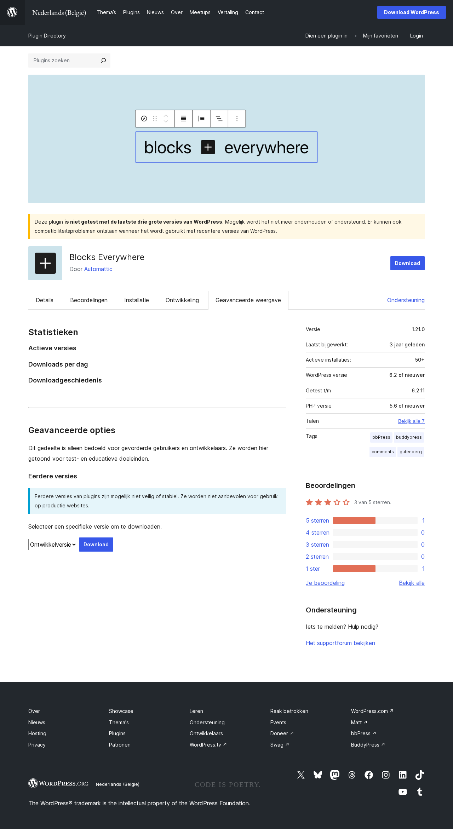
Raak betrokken (289, 711)
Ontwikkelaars (206, 733)
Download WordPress (411, 12)
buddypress (409, 437)
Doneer (282, 733)
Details (44, 300)
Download (407, 263)
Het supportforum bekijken (340, 642)
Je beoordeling (325, 582)
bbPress (381, 437)
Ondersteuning (406, 300)
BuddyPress (368, 745)
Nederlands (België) (117, 784)
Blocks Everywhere (106, 257)
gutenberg (411, 451)
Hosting (37, 733)
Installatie (136, 300)
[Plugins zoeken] (103, 60)
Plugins (117, 733)
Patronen (120, 745)
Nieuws (36, 722)
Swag (279, 745)
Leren (196, 711)
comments (383, 451)
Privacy (37, 745)
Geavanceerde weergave (248, 300)
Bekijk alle (412, 582)
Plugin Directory (47, 36)
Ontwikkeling (182, 300)
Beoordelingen (89, 300)
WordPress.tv (208, 745)
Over (34, 711)
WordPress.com (372, 711)
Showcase (121, 711)
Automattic (98, 268)
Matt (359, 722)
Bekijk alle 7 (411, 421)
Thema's (119, 722)
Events (278, 722)
